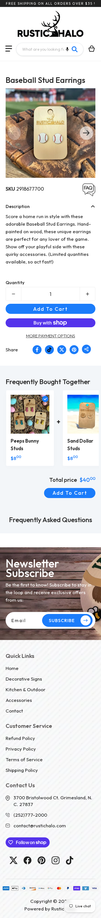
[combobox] (49, 49)
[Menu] (9, 48)
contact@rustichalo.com (39, 825)
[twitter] (13, 860)
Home (12, 668)
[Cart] (92, 49)
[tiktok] (69, 860)
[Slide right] (86, 133)
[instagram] (55, 860)
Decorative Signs (24, 679)
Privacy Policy (21, 749)
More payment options (50, 335)
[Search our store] (74, 49)
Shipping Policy (22, 770)
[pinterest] (41, 860)
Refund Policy (20, 738)
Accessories (19, 700)
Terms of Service (24, 759)
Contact (14, 711)
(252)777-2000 (30, 815)
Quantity (15, 282)
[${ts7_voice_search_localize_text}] (67, 49)
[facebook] (27, 860)
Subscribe (62, 620)
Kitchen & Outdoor (25, 689)
